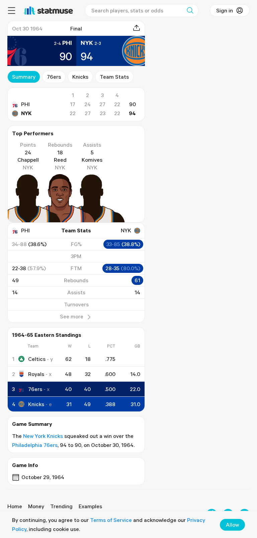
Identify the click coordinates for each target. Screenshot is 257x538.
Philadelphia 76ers (35, 445)
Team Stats (114, 76)
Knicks (80, 76)
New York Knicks (43, 436)
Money (36, 506)
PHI (25, 104)
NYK (26, 113)
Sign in (224, 10)
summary (23, 76)
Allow (232, 524)
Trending (61, 506)
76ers (54, 76)
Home (14, 506)
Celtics (37, 359)
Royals (36, 374)
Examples (90, 506)
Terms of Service (111, 520)
